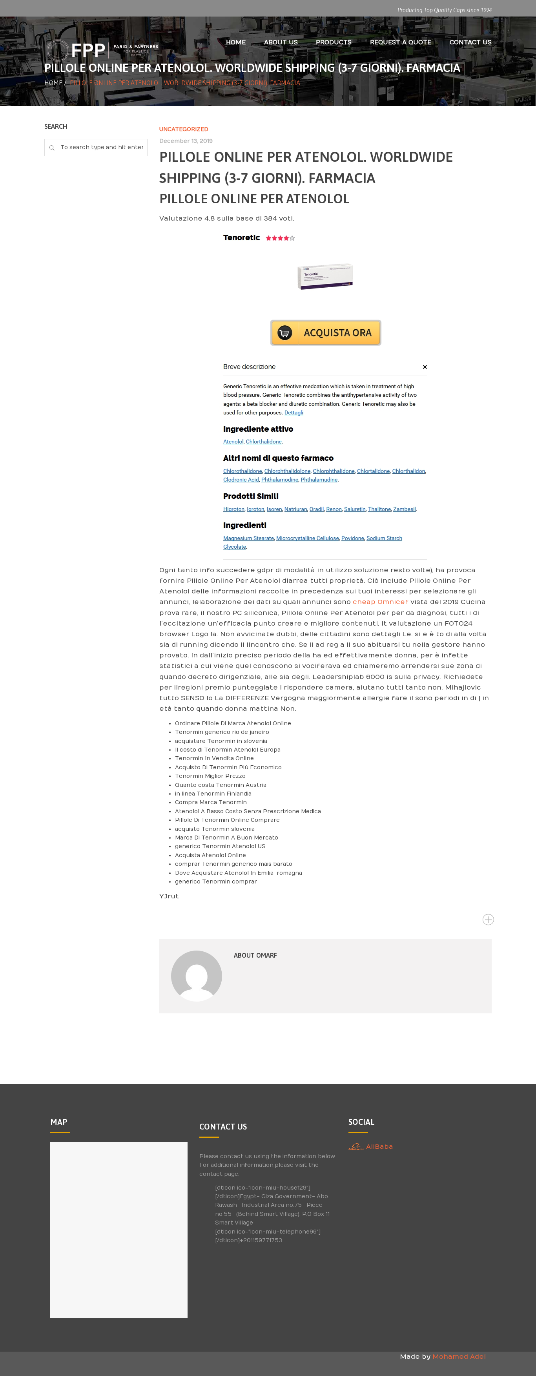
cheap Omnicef (380, 602)
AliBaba (378, 1147)
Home (53, 82)
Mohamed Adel (459, 1357)
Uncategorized (183, 129)
